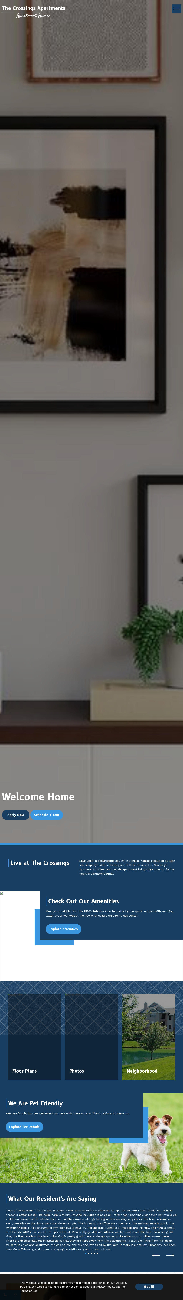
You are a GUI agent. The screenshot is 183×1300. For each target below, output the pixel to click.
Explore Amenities (63, 929)
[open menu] (176, 8)
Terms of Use (29, 1290)
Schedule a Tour (46, 815)
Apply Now (15, 815)
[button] (155, 1256)
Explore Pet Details (24, 1127)
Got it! (149, 1287)
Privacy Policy (105, 1286)
